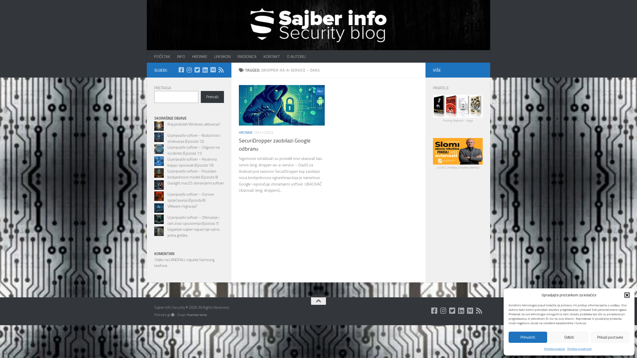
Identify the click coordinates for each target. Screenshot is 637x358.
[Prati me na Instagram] (189, 70)
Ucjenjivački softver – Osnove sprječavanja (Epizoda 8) (190, 197)
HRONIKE (199, 56)
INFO (181, 56)
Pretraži (212, 97)
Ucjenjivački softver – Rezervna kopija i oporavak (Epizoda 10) (192, 162)
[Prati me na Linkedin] (205, 70)
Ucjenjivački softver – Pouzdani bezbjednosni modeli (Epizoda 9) (192, 174)
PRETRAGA (162, 88)
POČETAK (162, 56)
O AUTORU (296, 56)
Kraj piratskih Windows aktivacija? (193, 124)
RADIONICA (247, 56)
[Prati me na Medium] (213, 70)
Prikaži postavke (610, 337)
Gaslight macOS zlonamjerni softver (195, 183)
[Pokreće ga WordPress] (172, 314)
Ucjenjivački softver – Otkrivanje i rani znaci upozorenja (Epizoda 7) (193, 220)
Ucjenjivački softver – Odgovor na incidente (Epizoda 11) (193, 150)
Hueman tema (197, 314)
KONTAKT (272, 56)
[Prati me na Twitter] (197, 70)
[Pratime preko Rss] (221, 70)
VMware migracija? (182, 206)
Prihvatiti (528, 337)
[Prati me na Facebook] (181, 70)
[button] (627, 295)
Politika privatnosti (579, 348)
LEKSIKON (222, 56)
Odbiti (569, 337)
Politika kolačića (554, 348)
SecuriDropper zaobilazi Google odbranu (275, 144)
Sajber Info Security (158, 17)
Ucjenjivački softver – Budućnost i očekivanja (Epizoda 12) (193, 138)
